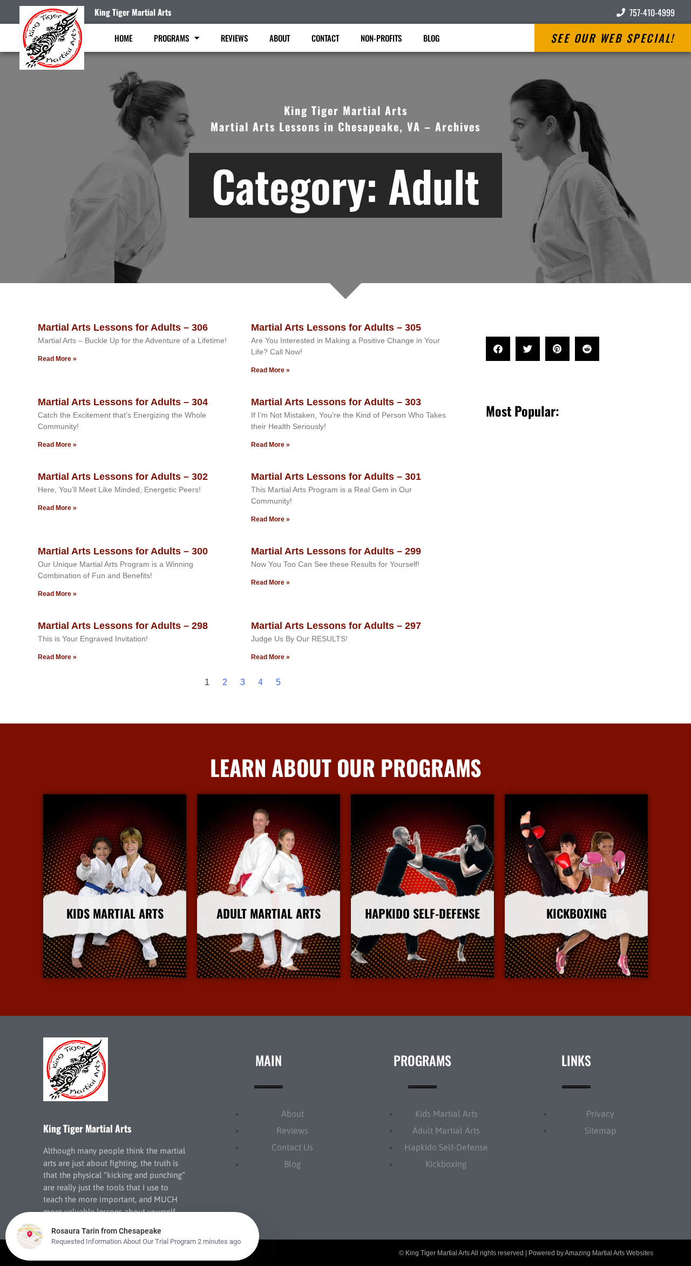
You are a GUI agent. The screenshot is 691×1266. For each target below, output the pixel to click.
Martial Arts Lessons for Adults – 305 (336, 327)
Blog (431, 38)
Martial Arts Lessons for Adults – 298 (123, 625)
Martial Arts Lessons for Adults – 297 (336, 625)
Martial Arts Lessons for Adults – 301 (336, 476)
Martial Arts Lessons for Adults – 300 (123, 551)
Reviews (234, 38)
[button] (498, 349)
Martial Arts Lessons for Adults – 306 (123, 327)
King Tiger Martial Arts (132, 12)
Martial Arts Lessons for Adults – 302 (123, 476)
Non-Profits (381, 38)
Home (123, 38)
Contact (325, 38)
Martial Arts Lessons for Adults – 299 (336, 551)
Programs (171, 38)
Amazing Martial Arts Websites (609, 1253)
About (279, 38)
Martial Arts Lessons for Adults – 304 (123, 402)
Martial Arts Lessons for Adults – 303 (336, 402)
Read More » (57, 359)
